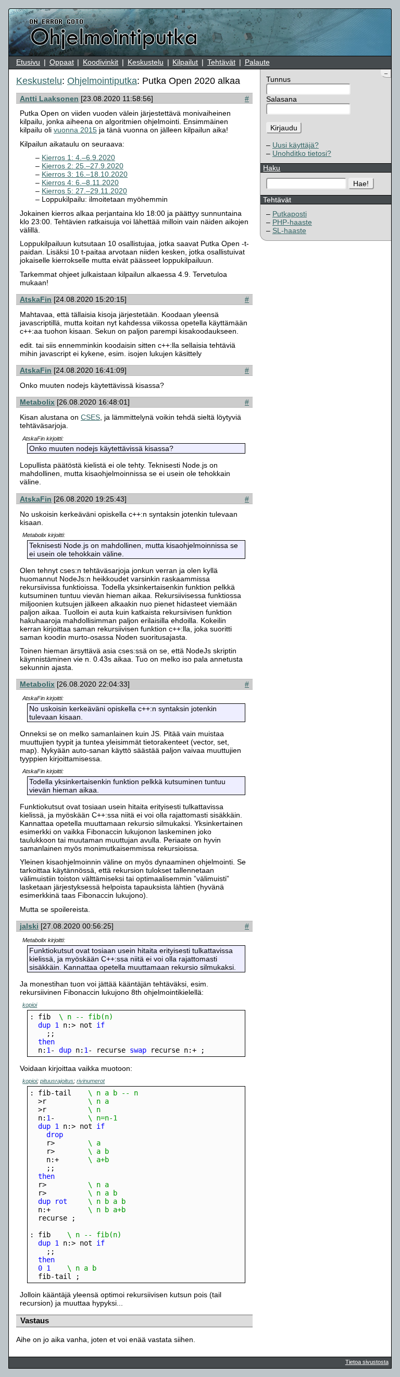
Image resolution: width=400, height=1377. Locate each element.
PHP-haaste (292, 222)
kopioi (29, 1005)
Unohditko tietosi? (301, 153)
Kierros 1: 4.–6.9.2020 (78, 157)
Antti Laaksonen (49, 98)
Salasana (281, 99)
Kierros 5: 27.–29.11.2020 (84, 191)
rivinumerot (91, 1081)
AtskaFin (36, 299)
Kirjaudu (283, 128)
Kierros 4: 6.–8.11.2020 (80, 182)
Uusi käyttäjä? (295, 145)
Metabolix (37, 402)
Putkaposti (289, 214)
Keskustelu (146, 62)
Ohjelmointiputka (102, 81)
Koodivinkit (100, 62)
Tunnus (278, 79)
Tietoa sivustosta (367, 1362)
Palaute (257, 62)
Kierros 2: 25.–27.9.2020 (82, 166)
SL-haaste (289, 230)
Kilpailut (185, 62)
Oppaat (61, 62)
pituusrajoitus (56, 1081)
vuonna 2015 (75, 130)
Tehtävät (221, 62)
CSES (90, 417)
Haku (271, 168)
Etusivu (28, 62)
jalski (29, 926)
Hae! (361, 183)
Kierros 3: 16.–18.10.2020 (85, 174)
